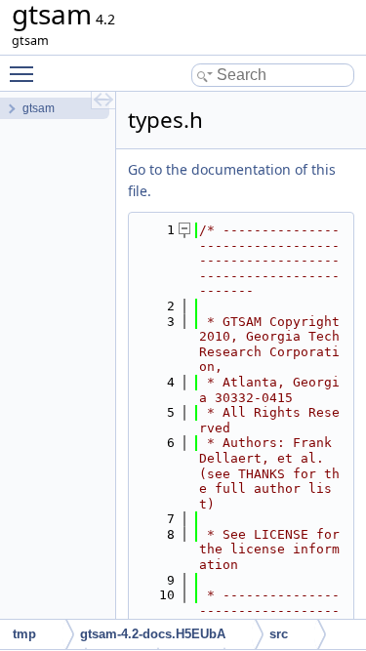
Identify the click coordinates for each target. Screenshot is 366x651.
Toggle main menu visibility (25, 73)
